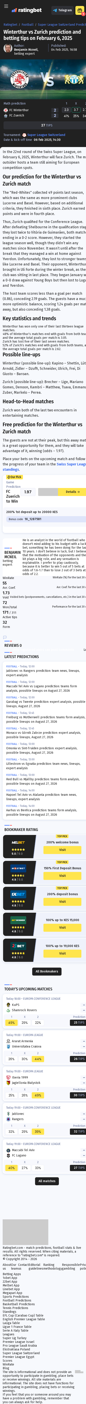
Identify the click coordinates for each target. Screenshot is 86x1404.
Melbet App (11, 1285)
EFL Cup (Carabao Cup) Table (23, 1315)
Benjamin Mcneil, (26, 50)
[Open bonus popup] (79, 10)
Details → (73, 492)
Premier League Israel (18, 1342)
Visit (62, 850)
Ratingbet (10, 25)
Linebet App (11, 1289)
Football (28, 25)
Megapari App (12, 1293)
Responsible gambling (71, 1266)
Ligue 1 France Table (17, 1327)
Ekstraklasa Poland (16, 1349)
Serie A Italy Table (15, 1330)
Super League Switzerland (46, 135)
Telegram (65, 10)
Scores (7, 1361)
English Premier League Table (24, 1319)
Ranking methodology (52, 1266)
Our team (14, 1266)
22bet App (10, 1282)
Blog (6, 1368)
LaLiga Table (11, 1323)
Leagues (8, 1334)
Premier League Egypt (18, 1357)
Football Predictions (17, 1300)
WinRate (8, 1364)
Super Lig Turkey (14, 1338)
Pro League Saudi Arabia (20, 1346)
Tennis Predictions (15, 1308)
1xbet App (10, 1278)
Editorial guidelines (36, 1266)
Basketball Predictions (19, 1304)
